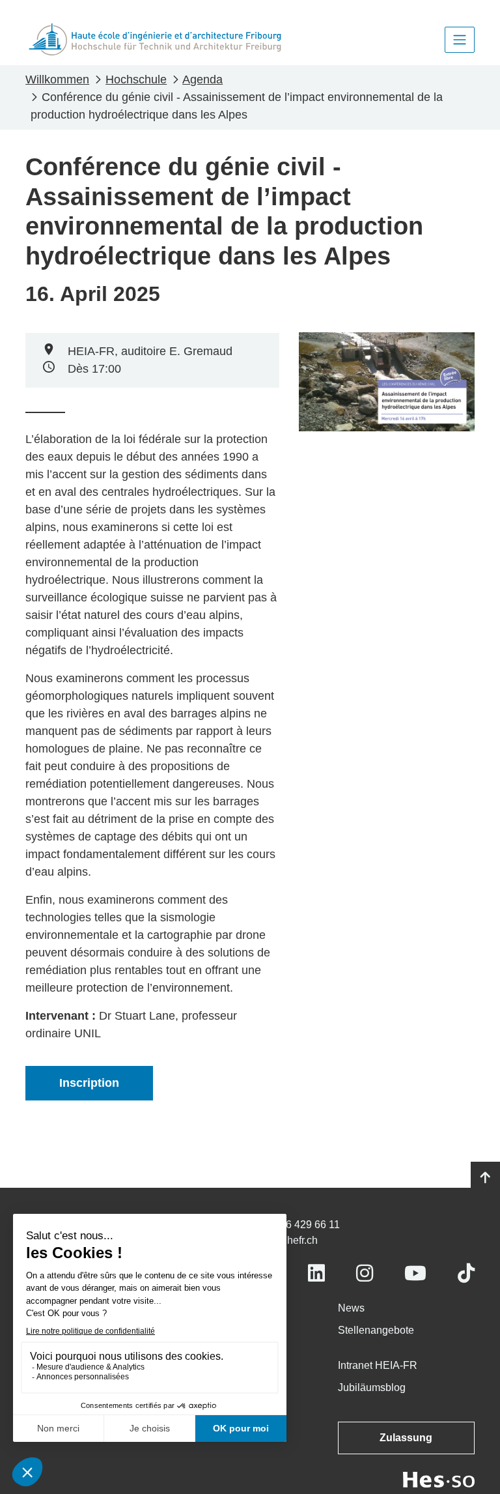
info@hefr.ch (289, 1240)
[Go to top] (485, 1178)
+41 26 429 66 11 (300, 1224)
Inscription (89, 1082)
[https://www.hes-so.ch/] (439, 1478)
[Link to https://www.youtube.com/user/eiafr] (415, 1273)
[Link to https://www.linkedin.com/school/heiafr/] (316, 1273)
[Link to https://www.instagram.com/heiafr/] (364, 1273)
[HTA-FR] (155, 39)
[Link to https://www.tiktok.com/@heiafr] (466, 1273)
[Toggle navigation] (460, 40)
